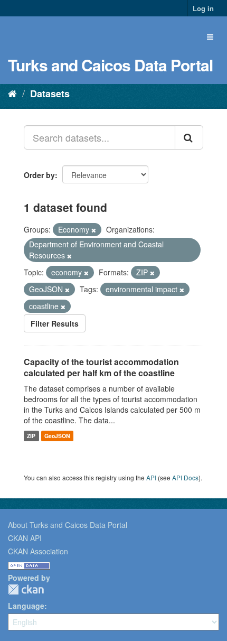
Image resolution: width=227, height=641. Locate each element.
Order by (39, 175)
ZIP (31, 436)
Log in (203, 8)
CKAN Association (38, 551)
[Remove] (93, 230)
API (151, 477)
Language (26, 605)
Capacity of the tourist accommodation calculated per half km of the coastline (101, 367)
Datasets (50, 93)
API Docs (185, 477)
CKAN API (25, 538)
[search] (189, 137)
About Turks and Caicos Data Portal (67, 524)
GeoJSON (57, 436)
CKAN (26, 589)
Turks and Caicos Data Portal (110, 64)
